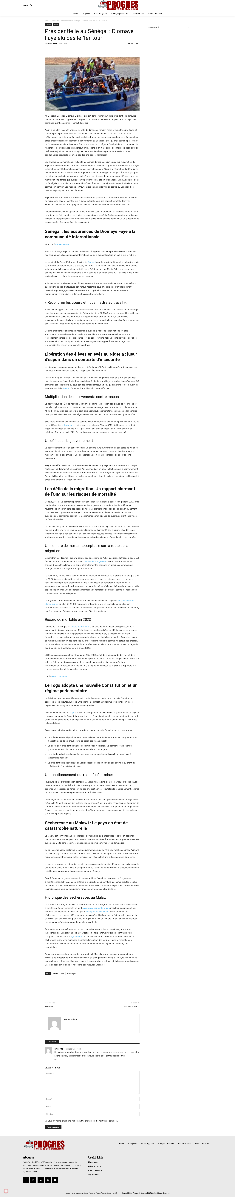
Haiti (62, 974)
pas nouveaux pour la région (96, 908)
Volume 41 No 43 (132, 1006)
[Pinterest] (60, 49)
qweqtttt (58, 1049)
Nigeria (65, 388)
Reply (56, 1059)
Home (47, 20)
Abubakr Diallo (62, 244)
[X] (54, 49)
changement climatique (97, 911)
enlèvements (68, 425)
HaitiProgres (71, 974)
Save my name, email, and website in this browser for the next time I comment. (83, 1121)
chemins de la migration (94, 561)
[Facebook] (47, 49)
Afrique (56, 24)
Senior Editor (52, 43)
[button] (28, 5)
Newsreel (49, 1006)
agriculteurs (76, 936)
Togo (72, 712)
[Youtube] (55, 1180)
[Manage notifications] (6, 1191)
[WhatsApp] (66, 49)
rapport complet (59, 676)
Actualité (55, 20)
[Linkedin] (41, 1180)
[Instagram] (33, 1180)
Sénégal (92, 262)
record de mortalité (80, 626)
